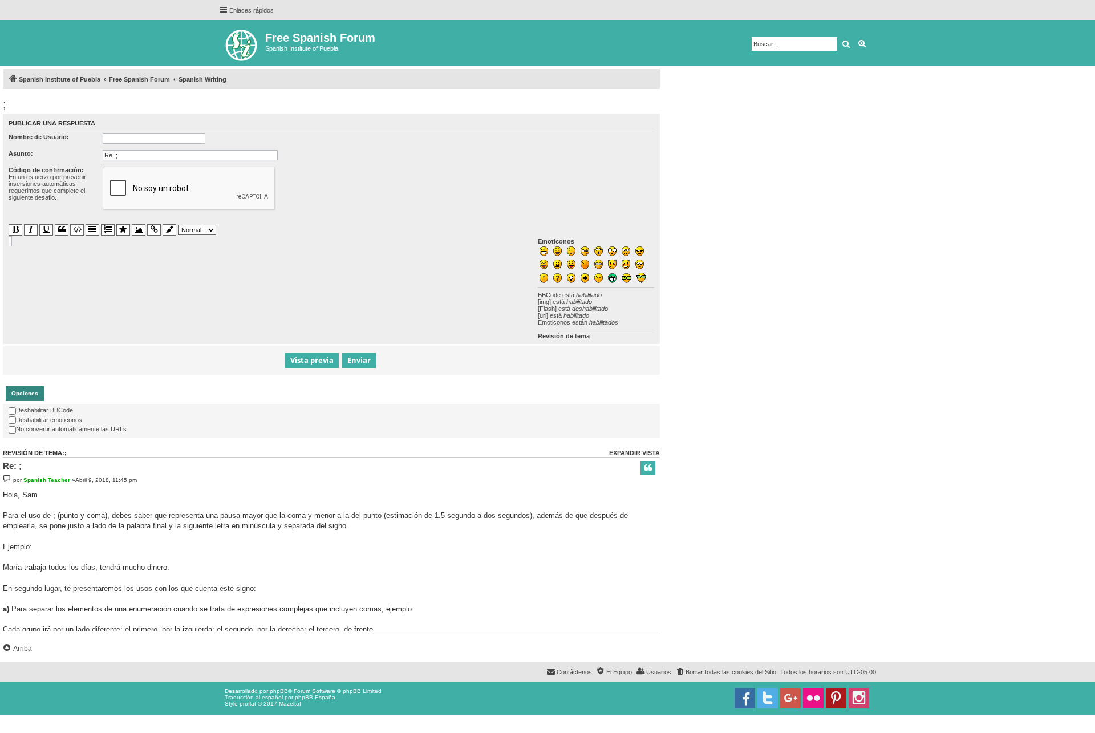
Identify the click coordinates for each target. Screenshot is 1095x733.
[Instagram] (859, 698)
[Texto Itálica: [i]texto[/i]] (31, 230)
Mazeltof (290, 703)
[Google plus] (790, 698)
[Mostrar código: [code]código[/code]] (77, 230)
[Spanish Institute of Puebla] (242, 43)
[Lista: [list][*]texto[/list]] (92, 230)
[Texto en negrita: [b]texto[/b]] (15, 230)
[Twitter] (767, 698)
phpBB (279, 691)
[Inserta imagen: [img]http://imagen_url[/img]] (138, 230)
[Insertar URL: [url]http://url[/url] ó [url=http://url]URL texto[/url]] (154, 230)
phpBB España (315, 697)
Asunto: (21, 153)
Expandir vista (634, 452)
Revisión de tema (564, 336)
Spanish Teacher (46, 480)
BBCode (549, 294)
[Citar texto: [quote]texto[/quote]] (61, 230)
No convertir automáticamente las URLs (71, 429)
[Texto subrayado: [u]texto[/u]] (46, 230)
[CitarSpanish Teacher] (647, 468)
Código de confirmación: (46, 170)
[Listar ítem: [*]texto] (123, 230)
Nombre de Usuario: (39, 136)
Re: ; (12, 466)
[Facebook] (745, 698)
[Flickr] (813, 698)
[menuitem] (725, 672)
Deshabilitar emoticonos (49, 419)
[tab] (25, 393)
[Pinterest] (836, 698)
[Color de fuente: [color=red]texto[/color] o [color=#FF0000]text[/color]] (169, 230)
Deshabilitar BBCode (44, 410)
